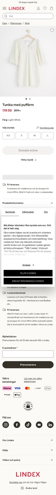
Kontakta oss (15, 482)
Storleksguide (47, 127)
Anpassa (26, 265)
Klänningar (16, 23)
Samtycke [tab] (10, 212)
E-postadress (10, 348)
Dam (4, 23)
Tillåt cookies (28, 273)
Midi (27, 23)
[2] (30, 99)
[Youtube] (39, 424)
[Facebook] (17, 424)
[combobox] (28, 16)
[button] (28, 61)
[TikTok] (28, 424)
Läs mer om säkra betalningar (33, 380)
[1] (26, 99)
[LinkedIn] (50, 424)
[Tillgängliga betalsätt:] (28, 392)
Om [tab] (46, 212)
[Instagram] (5, 424)
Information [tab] (28, 212)
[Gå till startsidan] (17, 8)
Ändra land (31, 488)
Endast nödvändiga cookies (28, 281)
